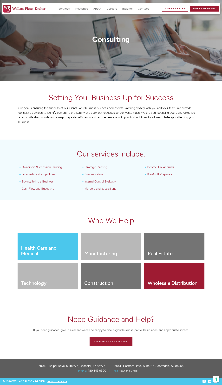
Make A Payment (204, 8)
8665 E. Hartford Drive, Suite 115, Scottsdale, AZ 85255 (148, 366)
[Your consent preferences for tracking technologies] (216, 379)
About (97, 8)
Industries (81, 8)
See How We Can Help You (111, 341)
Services (64, 8)
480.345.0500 (96, 370)
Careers (112, 8)
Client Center (175, 8)
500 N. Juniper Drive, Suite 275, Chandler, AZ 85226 (72, 366)
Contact (143, 8)
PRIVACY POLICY (57, 381)
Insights (127, 8)
